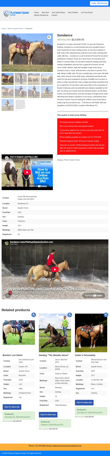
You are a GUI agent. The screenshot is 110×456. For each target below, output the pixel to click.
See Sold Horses (58, 12)
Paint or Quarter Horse (15, 28)
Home (36, 12)
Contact (54, 15)
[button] (49, 37)
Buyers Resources (41, 15)
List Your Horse (87, 12)
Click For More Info (12, 407)
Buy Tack (45, 12)
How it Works (73, 12)
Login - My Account (99, 3)
